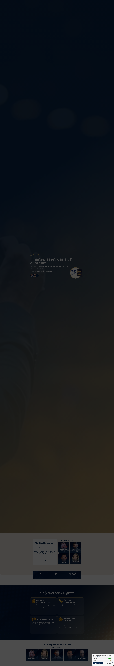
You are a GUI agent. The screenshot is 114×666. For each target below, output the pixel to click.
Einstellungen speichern (108, 663)
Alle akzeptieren (98, 663)
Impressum (98, 656)
